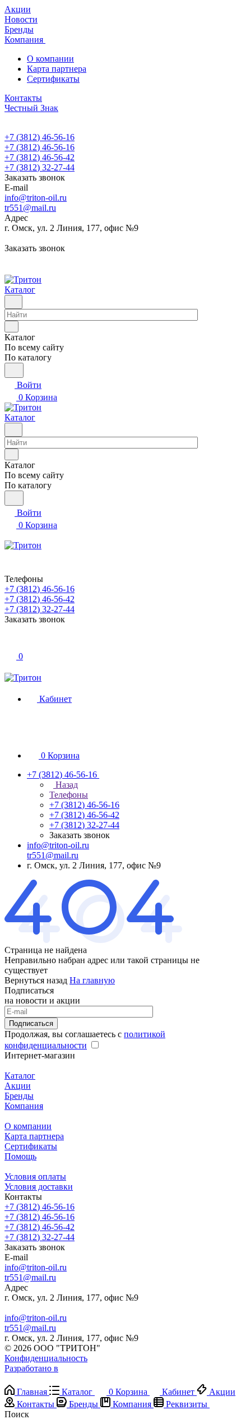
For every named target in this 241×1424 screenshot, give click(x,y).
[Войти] (9, 644)
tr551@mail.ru (30, 207)
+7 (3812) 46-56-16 (39, 137)
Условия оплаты (35, 1176)
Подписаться (31, 1023)
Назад (65, 784)
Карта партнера (56, 68)
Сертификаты (53, 79)
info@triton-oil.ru (35, 197)
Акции (17, 1085)
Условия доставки (38, 1186)
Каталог (19, 1075)
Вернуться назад (35, 980)
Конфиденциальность (45, 1358)
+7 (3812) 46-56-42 (39, 157)
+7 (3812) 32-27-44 (39, 167)
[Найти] (14, 370)
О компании (50, 58)
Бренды (19, 1096)
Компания (23, 1106)
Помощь (20, 1156)
